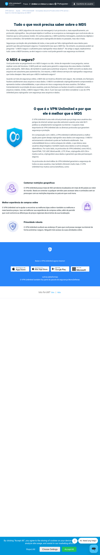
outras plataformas (50, 277)
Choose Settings (50, 549)
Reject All (30, 549)
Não (59, 292)
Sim (52, 292)
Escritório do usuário (85, 4)
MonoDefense (74, 280)
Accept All (69, 549)
